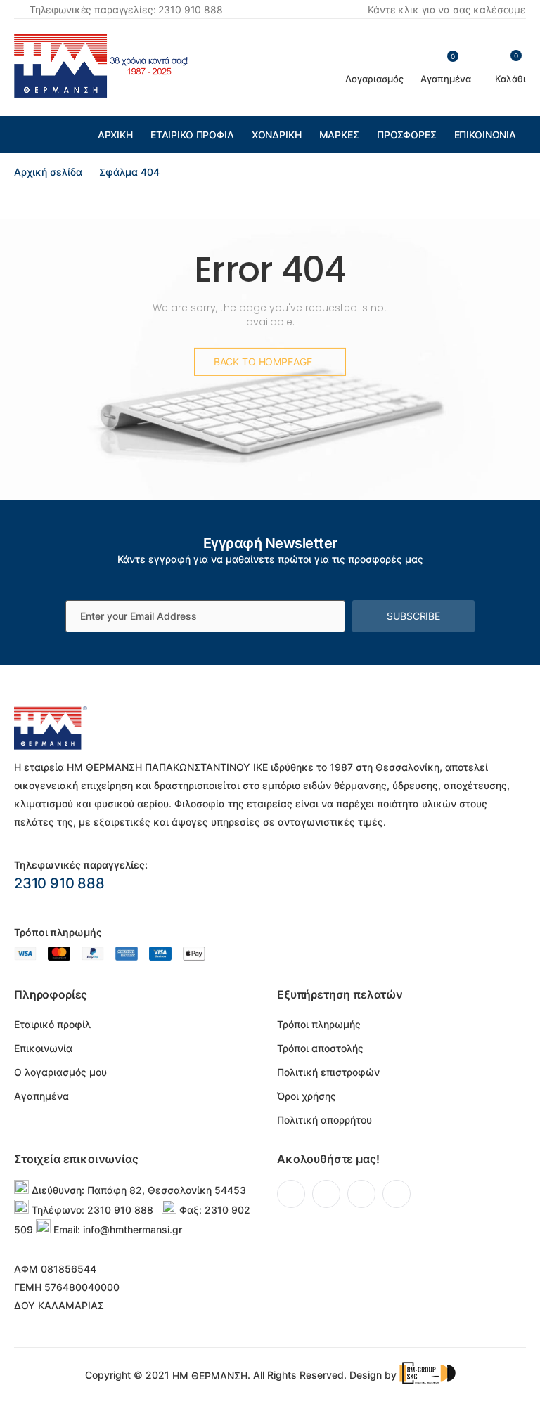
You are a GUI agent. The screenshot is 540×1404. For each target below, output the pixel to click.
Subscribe (413, 616)
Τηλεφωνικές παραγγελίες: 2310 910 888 (126, 9)
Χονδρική (277, 135)
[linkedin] (361, 1194)
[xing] (396, 1194)
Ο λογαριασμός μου (60, 1072)
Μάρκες (339, 135)
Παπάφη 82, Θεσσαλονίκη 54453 (166, 1190)
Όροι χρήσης (306, 1096)
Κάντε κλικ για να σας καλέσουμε (447, 9)
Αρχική (115, 135)
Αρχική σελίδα (48, 172)
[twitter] (326, 1194)
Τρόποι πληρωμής (319, 1024)
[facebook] (291, 1194)
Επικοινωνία (485, 135)
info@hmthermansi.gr (132, 1229)
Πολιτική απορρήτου (324, 1120)
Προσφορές (407, 135)
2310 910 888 (59, 883)
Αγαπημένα (41, 1096)
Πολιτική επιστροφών (328, 1072)
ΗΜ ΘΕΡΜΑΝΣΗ (210, 1376)
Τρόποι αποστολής (320, 1048)
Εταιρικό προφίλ (192, 135)
